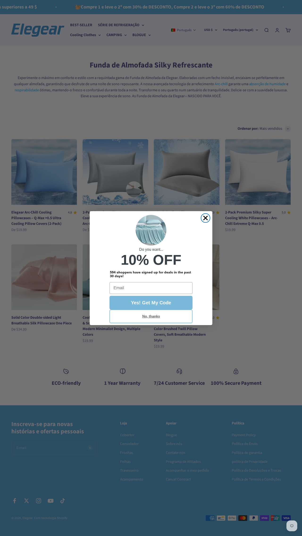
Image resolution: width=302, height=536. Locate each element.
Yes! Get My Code (151, 302)
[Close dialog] (205, 218)
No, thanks (151, 316)
